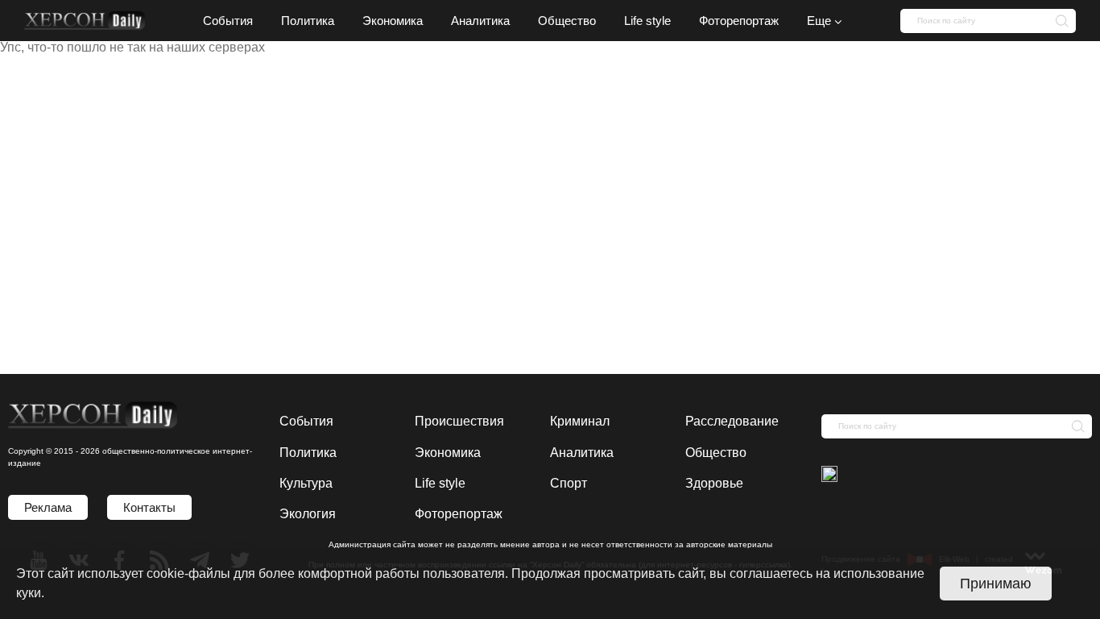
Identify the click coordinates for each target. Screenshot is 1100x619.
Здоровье (714, 483)
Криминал (580, 421)
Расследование (732, 421)
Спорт (568, 483)
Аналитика (582, 452)
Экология (307, 514)
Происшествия (459, 421)
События (306, 421)
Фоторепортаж (458, 514)
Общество (715, 452)
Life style (440, 483)
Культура (306, 483)
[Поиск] (1057, 20)
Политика (308, 452)
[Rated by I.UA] (829, 475)
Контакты (149, 507)
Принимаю (996, 583)
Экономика (448, 452)
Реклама (48, 507)
